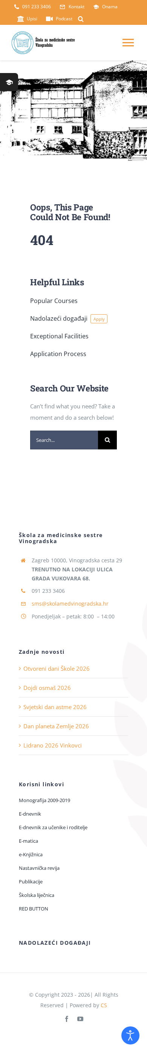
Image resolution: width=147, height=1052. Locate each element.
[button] (81, 19)
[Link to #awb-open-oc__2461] (9, 82)
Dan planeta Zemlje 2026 (56, 726)
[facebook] (67, 1019)
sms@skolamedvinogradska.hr (70, 603)
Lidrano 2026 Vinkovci (52, 745)
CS (104, 1005)
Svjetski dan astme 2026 (55, 707)
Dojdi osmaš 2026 (47, 687)
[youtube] (80, 1019)
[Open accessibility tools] (130, 1035)
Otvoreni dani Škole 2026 (56, 668)
